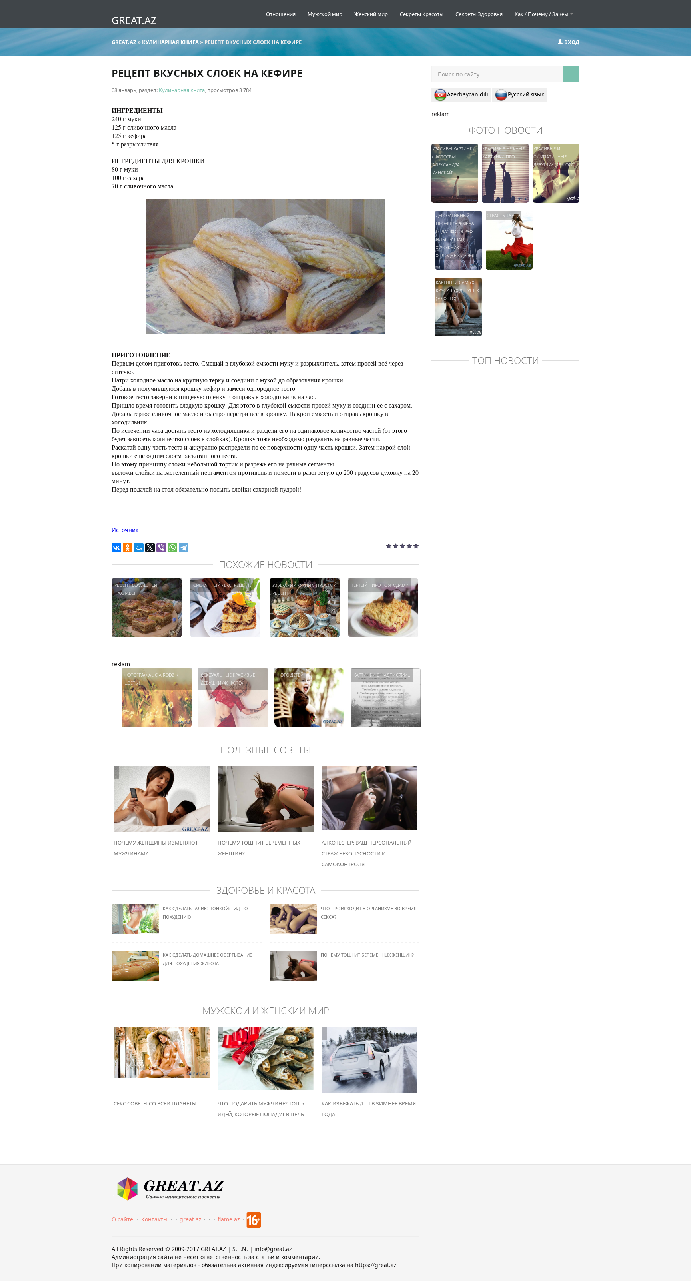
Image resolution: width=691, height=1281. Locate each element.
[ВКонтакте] (116, 547)
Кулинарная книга (182, 90)
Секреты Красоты (421, 14)
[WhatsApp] (172, 547)
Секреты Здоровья (479, 14)
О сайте (122, 1219)
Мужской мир (325, 14)
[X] (150, 547)
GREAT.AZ (134, 20)
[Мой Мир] (139, 547)
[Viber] (161, 547)
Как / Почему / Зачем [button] (542, 14)
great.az (191, 1219)
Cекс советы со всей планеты (155, 1103)
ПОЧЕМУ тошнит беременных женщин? (367, 955)
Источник (125, 530)
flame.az (229, 1219)
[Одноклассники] (127, 547)
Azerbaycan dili (467, 94)
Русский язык (526, 94)
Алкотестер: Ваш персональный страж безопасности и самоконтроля (367, 853)
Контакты (154, 1219)
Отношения (281, 14)
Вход (571, 42)
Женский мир (371, 14)
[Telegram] (183, 547)
